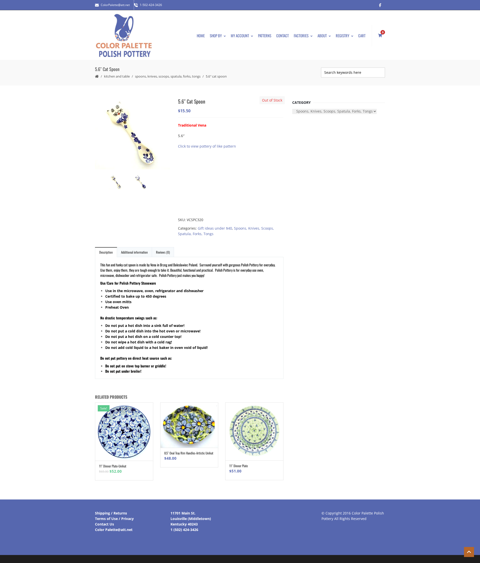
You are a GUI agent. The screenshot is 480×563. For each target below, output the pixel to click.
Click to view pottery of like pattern (207, 146)
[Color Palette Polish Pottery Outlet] (123, 36)
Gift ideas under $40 (215, 228)
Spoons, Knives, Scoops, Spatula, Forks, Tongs (167, 76)
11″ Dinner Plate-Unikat (112, 465)
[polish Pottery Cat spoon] (132, 133)
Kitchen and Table (117, 76)
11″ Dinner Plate (238, 465)
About (322, 35)
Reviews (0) (163, 252)
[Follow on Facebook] (380, 5)
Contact (282, 35)
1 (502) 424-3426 (184, 529)
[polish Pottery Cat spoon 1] (145, 182)
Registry (342, 35)
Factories (301, 35)
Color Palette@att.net (113, 529)
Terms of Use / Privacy (114, 518)
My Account (240, 35)
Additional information (134, 252)
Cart (362, 35)
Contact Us (104, 524)
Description (106, 252)
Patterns (264, 35)
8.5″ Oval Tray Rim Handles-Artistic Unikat (188, 452)
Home (201, 35)
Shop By (216, 35)
